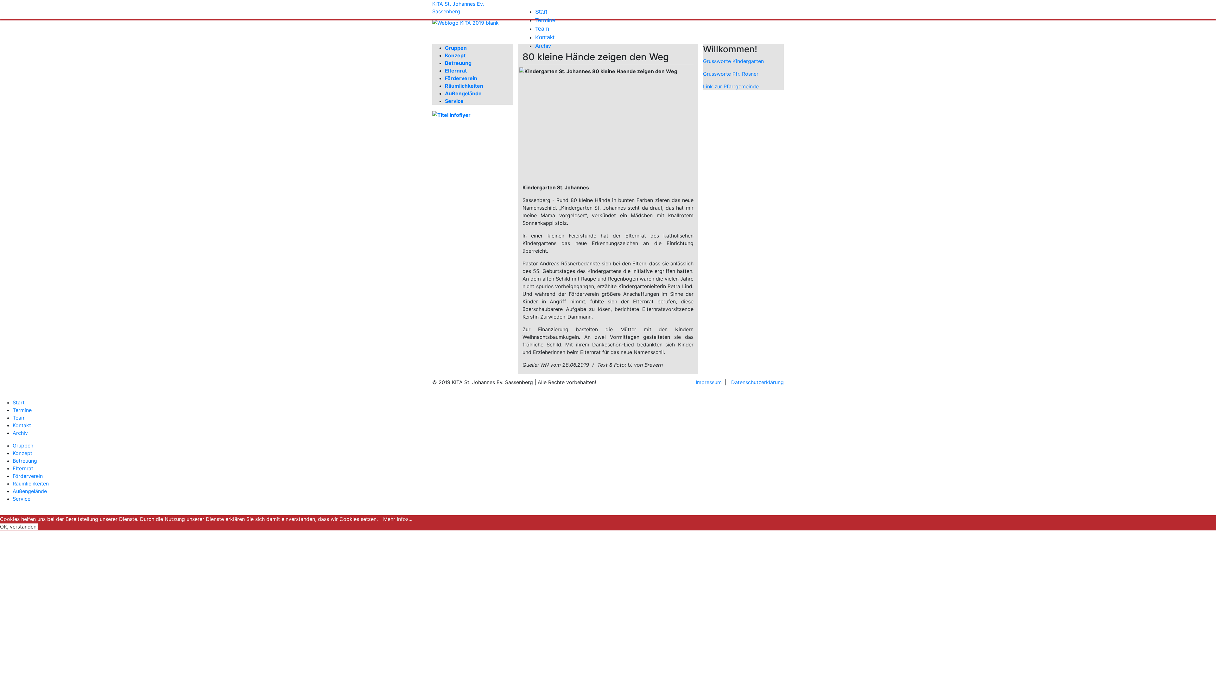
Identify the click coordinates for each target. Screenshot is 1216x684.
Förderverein (461, 78)
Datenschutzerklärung (757, 382)
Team (542, 29)
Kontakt (544, 37)
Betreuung (458, 63)
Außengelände (463, 93)
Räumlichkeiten (464, 86)
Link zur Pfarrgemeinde (731, 86)
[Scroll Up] (2, 511)
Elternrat (456, 70)
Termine (545, 20)
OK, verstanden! (19, 526)
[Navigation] (524, 4)
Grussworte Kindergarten (733, 61)
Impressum (709, 382)
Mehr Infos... (397, 519)
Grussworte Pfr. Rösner (730, 74)
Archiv (543, 46)
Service (454, 101)
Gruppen (23, 445)
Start (541, 12)
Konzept (455, 55)
